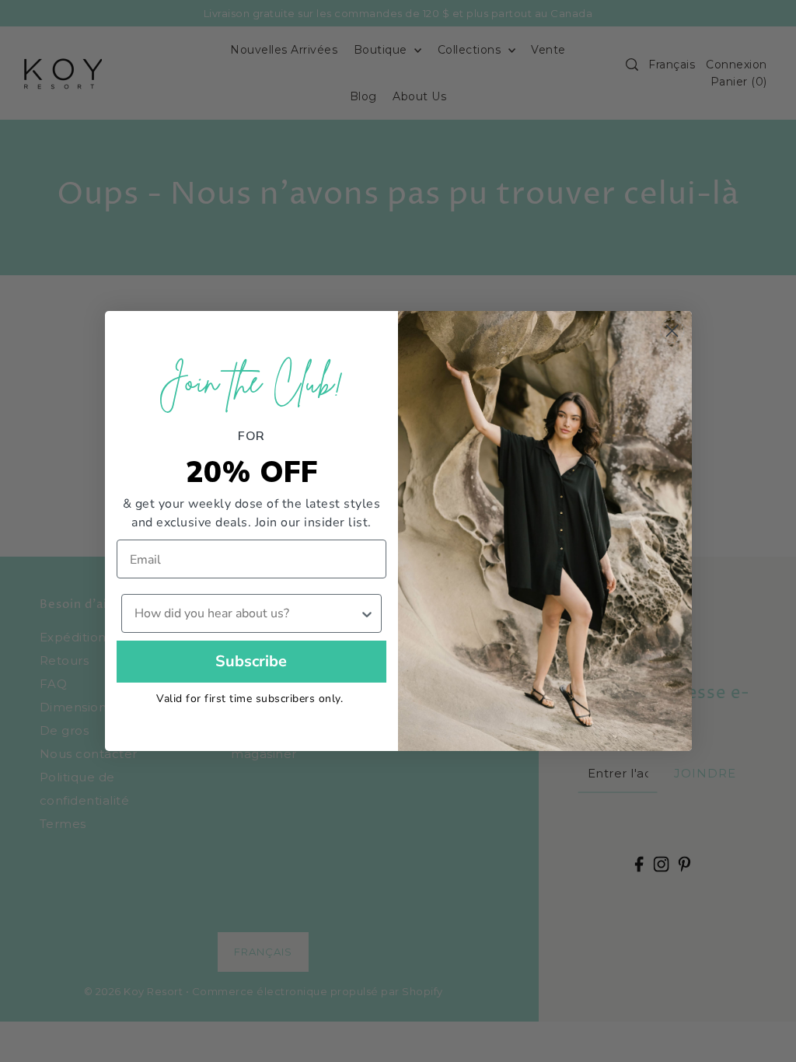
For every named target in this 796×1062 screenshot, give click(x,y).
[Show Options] (367, 613)
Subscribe (251, 661)
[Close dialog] (672, 330)
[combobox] (247, 613)
